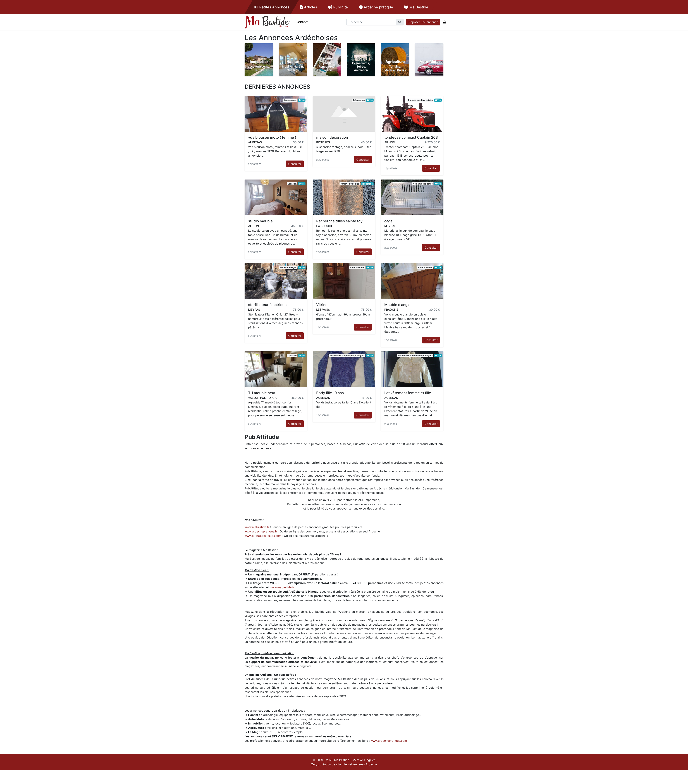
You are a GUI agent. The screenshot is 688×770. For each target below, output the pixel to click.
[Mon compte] (444, 22)
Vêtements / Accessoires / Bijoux (347, 355)
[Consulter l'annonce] (276, 113)
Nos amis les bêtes (423, 183)
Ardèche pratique (378, 7)
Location (292, 183)
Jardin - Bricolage (349, 183)
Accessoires (290, 100)
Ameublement (357, 267)
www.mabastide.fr (257, 527)
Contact (302, 22)
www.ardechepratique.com (389, 740)
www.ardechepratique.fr (261, 531)
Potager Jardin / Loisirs (420, 100)
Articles (310, 7)
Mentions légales (364, 760)
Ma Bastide (418, 7)
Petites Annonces (273, 7)
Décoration (359, 100)
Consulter (294, 164)
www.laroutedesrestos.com (263, 535)
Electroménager (288, 267)
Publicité (340, 7)
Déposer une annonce (423, 22)
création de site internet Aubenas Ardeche (348, 764)
